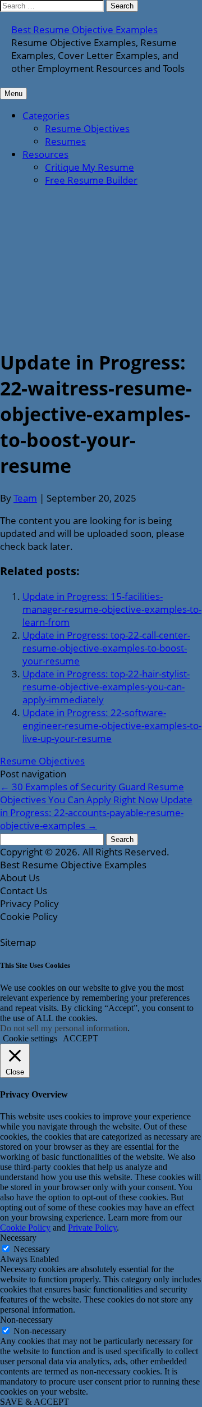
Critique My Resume (89, 167)
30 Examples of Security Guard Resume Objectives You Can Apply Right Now (92, 793)
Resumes (65, 141)
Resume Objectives (87, 128)
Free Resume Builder (91, 180)
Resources (45, 154)
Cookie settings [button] (30, 1038)
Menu (13, 93)
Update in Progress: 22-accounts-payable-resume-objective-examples (96, 812)
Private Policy (92, 1227)
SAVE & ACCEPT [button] (34, 1401)
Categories (46, 115)
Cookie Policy (25, 1227)
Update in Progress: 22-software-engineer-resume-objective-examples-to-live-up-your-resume (111, 725)
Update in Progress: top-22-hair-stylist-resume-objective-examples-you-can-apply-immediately (106, 686)
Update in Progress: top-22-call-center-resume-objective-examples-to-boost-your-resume (106, 648)
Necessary (31, 1249)
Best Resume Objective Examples (84, 29)
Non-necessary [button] (26, 1319)
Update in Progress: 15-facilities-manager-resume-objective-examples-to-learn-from (111, 609)
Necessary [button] (18, 1237)
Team (25, 497)
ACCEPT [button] (80, 1038)
